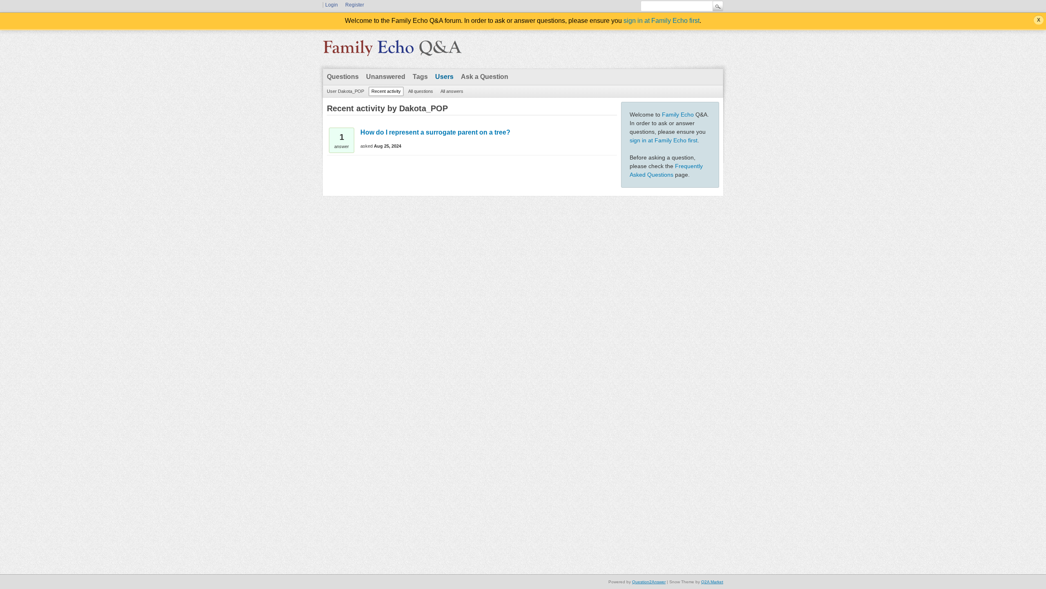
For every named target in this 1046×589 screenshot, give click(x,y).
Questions (343, 76)
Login (331, 5)
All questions (420, 91)
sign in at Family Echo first (662, 20)
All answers (451, 91)
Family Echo (678, 114)
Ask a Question (484, 76)
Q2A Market (712, 582)
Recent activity (386, 91)
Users (444, 76)
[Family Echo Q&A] (392, 50)
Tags (420, 76)
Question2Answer (649, 582)
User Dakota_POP (345, 91)
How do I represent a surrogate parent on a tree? (435, 132)
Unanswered (385, 76)
